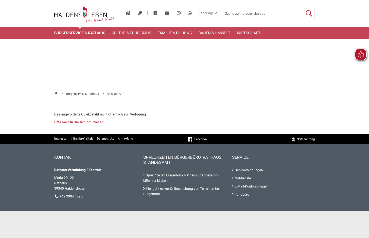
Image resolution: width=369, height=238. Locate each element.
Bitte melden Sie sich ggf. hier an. (79, 122)
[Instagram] (179, 13)
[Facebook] (155, 13)
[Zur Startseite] (84, 13)
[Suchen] (309, 14)
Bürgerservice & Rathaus (79, 33)
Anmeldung (125, 138)
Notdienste (243, 178)
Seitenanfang (306, 139)
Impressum (61, 138)
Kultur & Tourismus (131, 33)
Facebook (200, 139)
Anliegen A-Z (115, 93)
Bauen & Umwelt (214, 33)
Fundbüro (242, 194)
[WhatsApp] (190, 13)
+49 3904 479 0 (71, 196)
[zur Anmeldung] (140, 13)
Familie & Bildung (175, 33)
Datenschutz (105, 138)
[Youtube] (167, 13)
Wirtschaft (249, 33)
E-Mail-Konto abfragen (251, 186)
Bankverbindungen (249, 170)
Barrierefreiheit (83, 138)
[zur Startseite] (128, 13)
